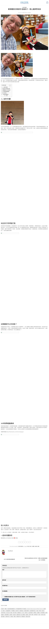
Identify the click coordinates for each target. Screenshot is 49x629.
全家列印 (17, 610)
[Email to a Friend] (26, 542)
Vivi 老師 (2, 610)
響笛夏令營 (19, 616)
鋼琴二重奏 (31, 614)
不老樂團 (12, 610)
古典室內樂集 (26, 610)
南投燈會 (21, 610)
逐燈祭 (27, 614)
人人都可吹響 (5, 87)
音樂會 (12, 616)
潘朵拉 (26, 612)
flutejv (29, 12)
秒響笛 (33, 546)
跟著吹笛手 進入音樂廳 (21, 614)
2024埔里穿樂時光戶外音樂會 (21, 608)
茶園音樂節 (7, 614)
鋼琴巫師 (35, 614)
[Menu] (1, 2)
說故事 (11, 614)
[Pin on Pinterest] (28, 542)
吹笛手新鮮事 (24, 7)
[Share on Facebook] (21, 542)
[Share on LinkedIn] (30, 542)
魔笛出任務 (28, 616)
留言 (3, 569)
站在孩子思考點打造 (6, 88)
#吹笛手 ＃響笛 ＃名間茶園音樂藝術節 (8, 608)
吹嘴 (28, 546)
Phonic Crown (39, 608)
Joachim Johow (29, 608)
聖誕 (46, 612)
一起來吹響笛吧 (5, 94)
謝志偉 (36, 546)
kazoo (35, 608)
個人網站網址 (4, 591)
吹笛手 (30, 546)
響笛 (38, 546)
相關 (6, 95)
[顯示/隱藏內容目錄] (9, 85)
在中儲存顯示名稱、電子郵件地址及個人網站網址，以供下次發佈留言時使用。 (20, 596)
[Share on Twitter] (23, 542)
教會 (11, 612)
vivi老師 (44, 608)
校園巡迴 (19, 612)
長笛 (39, 614)
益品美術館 (31, 612)
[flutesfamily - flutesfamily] (24, 3)
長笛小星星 (43, 614)
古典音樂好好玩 (32, 610)
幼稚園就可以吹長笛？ (6, 90)
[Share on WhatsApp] (19, 542)
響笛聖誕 (23, 616)
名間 (37, 610)
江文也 (23, 612)
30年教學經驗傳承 (5, 91)
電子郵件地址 (5, 585)
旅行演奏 (14, 612)
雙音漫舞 (2, 616)
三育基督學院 (7, 610)
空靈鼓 (38, 612)
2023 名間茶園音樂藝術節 (9, 559)
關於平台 (24, 627)
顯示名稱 (4, 580)
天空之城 (7, 612)
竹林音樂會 (42, 612)
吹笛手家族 (3, 612)
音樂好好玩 (7, 616)
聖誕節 (2, 614)
